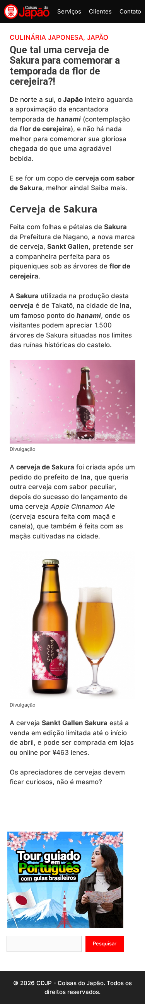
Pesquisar (104, 943)
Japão (97, 37)
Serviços (69, 11)
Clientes (100, 11)
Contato (130, 11)
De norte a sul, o (46, 99)
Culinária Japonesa (46, 37)
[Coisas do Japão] (26, 11)
